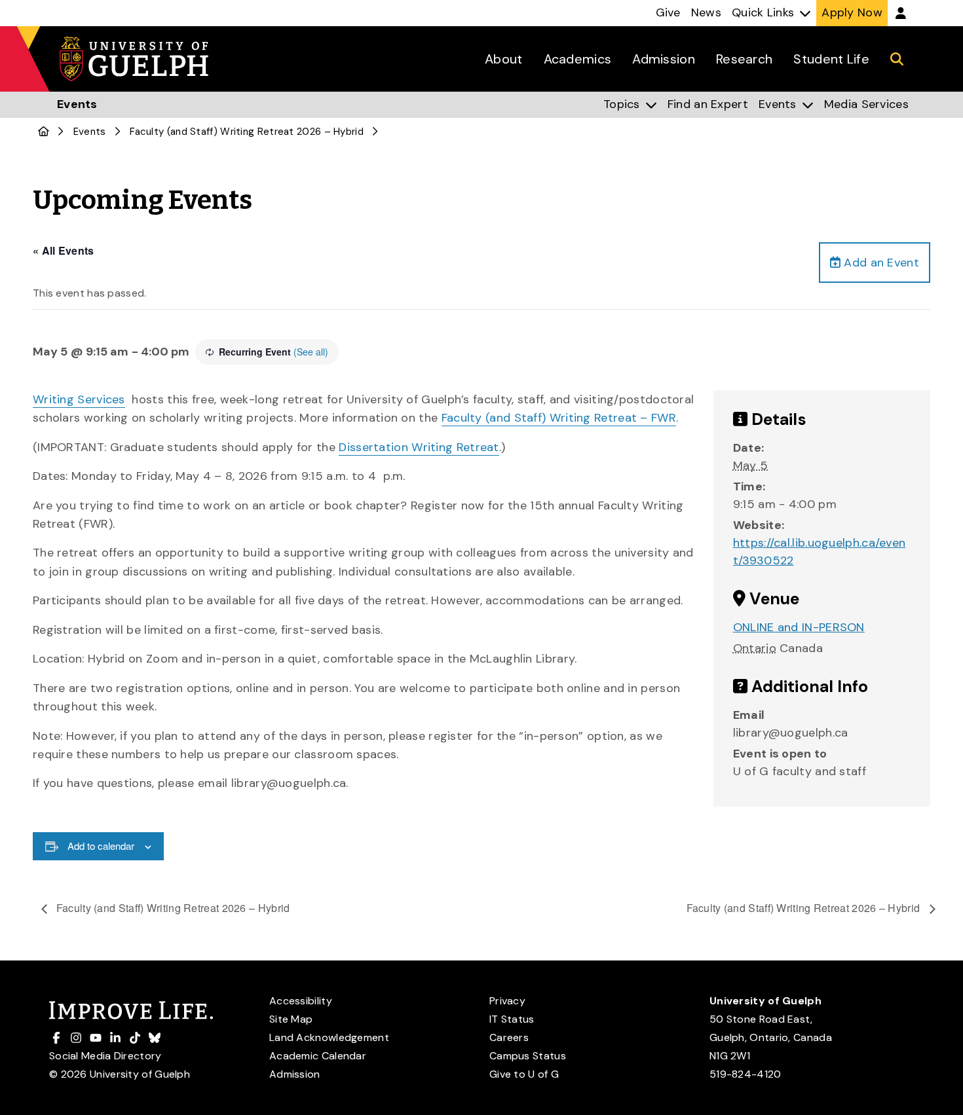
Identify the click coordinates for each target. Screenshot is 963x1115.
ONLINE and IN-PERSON (799, 627)
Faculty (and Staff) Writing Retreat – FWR (559, 418)
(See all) (310, 351)
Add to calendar (100, 845)
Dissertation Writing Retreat (419, 447)
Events (89, 131)
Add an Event (879, 262)
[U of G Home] (43, 131)
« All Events (63, 250)
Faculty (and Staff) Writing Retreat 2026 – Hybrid (172, 907)
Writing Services (79, 399)
